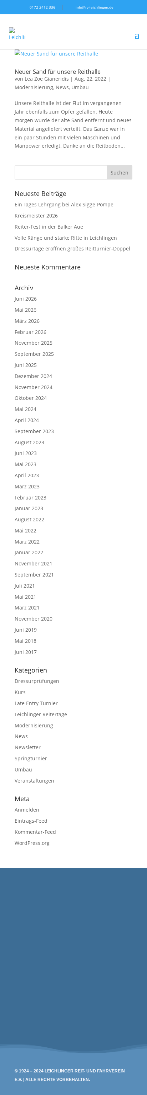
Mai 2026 (25, 309)
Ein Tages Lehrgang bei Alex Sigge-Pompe (64, 204)
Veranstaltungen (34, 780)
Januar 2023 (29, 508)
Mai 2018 (25, 640)
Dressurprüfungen (37, 681)
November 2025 (33, 342)
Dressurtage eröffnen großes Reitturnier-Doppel (72, 248)
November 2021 (33, 563)
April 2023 (27, 475)
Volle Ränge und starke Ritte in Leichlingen (66, 237)
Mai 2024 (25, 409)
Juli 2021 (25, 585)
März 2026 (27, 320)
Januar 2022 (29, 552)
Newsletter (28, 747)
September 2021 (34, 574)
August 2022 (29, 519)
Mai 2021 (25, 596)
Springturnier (31, 758)
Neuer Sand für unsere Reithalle (58, 72)
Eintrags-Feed (31, 820)
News (62, 87)
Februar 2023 (30, 497)
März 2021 (27, 607)
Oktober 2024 (31, 398)
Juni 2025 (26, 365)
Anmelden (27, 809)
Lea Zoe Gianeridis (47, 78)
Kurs (20, 692)
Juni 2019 (26, 629)
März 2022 (27, 541)
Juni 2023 (26, 453)
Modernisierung (34, 87)
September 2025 (34, 353)
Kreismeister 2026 (36, 215)
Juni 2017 (26, 652)
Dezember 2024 (33, 376)
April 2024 (27, 420)
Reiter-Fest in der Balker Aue (49, 226)
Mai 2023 (25, 464)
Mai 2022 (25, 530)
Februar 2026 (30, 332)
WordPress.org (32, 843)
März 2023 (27, 486)
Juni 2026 (26, 298)
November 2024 (33, 387)
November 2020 (33, 618)
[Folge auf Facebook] (123, 974)
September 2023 (34, 431)
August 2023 (29, 442)
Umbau (80, 87)
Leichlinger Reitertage (41, 714)
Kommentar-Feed (35, 831)
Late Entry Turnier (36, 703)
